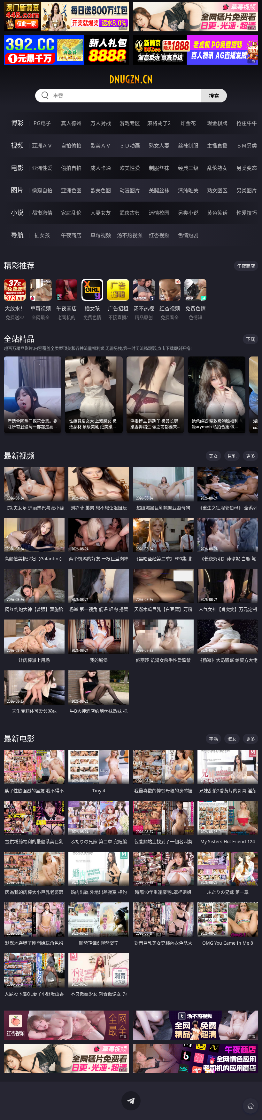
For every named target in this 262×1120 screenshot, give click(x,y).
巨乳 (231, 456)
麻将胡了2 (159, 123)
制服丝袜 (159, 168)
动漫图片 (129, 190)
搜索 (214, 95)
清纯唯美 (188, 190)
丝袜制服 (188, 145)
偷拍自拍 (71, 168)
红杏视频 (159, 235)
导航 (17, 235)
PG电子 (42, 123)
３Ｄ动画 (129, 145)
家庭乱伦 (71, 212)
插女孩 (42, 235)
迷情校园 (159, 212)
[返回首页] (250, 1106)
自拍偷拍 (71, 145)
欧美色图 (100, 190)
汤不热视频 (130, 235)
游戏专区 (129, 123)
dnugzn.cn (131, 79)
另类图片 (246, 190)
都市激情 (42, 212)
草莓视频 (100, 235)
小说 (17, 212)
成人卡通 (100, 168)
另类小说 (188, 212)
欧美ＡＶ (100, 145)
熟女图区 (217, 190)
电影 (17, 168)
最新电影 (19, 738)
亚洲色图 (71, 190)
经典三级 (188, 168)
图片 (17, 190)
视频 (17, 145)
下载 (250, 339)
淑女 (231, 739)
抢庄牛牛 (246, 123)
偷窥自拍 (42, 190)
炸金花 (188, 123)
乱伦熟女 (217, 168)
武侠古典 (129, 212)
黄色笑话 (217, 212)
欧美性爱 (129, 168)
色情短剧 (188, 235)
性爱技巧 (246, 212)
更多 (250, 456)
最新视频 (19, 455)
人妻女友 (100, 212)
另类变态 (246, 168)
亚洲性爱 (42, 168)
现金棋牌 (217, 123)
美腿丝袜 (159, 190)
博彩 (17, 123)
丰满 (213, 739)
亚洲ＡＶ (42, 145)
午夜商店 (71, 235)
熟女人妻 (159, 145)
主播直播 (217, 145)
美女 (213, 456)
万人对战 (100, 123)
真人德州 (71, 123)
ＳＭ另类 (246, 145)
